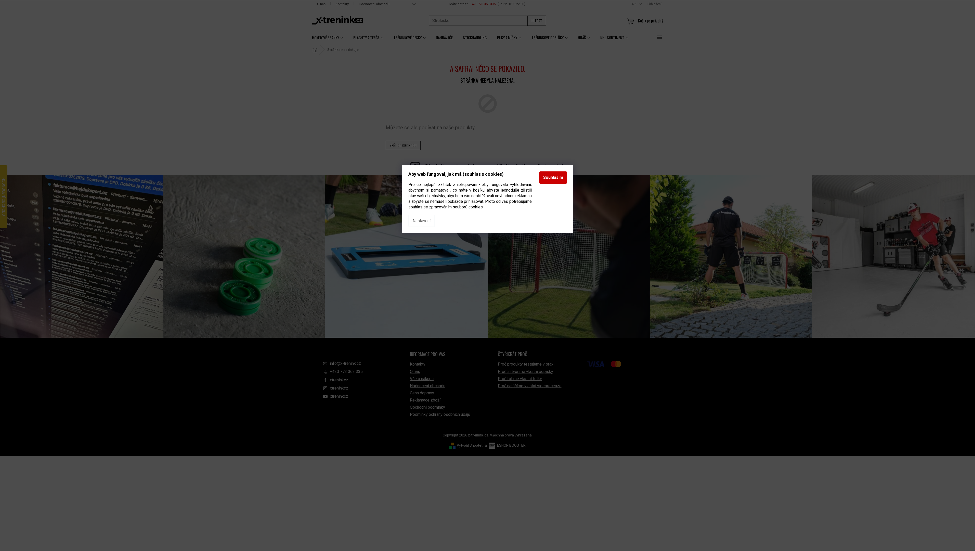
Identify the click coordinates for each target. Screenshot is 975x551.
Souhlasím (553, 177)
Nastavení (422, 220)
